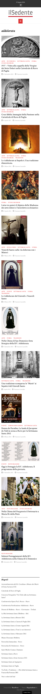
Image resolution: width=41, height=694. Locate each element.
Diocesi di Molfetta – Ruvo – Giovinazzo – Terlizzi (18, 609)
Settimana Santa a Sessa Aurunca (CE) (14, 658)
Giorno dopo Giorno (15, 425)
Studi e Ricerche (7, 63)
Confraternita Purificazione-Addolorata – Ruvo (17, 605)
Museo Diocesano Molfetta (10, 638)
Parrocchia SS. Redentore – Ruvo (12, 646)
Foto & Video (11, 247)
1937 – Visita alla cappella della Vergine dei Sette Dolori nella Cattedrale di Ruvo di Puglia (19, 68)
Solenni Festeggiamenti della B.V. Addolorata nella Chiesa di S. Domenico (19, 557)
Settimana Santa (23, 61)
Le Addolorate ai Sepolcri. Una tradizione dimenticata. (19, 162)
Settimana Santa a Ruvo (9, 654)
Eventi (9, 291)
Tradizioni (19, 158)
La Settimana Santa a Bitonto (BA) (13, 617)
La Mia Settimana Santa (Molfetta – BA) (15, 613)
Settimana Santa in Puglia (10, 666)
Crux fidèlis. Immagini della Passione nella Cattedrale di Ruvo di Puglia (20, 116)
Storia (34, 61)
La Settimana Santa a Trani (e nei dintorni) (16, 630)
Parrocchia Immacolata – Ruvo (11, 642)
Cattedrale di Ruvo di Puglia (10, 591)
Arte (3, 61)
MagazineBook (31, 688)
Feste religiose (13, 464)
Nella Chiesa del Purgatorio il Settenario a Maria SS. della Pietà (20, 512)
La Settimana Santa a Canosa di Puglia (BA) (16, 622)
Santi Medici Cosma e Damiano (12, 650)
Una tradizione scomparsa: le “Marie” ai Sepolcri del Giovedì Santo (18, 385)
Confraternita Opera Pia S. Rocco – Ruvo (15, 601)
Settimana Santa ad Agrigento (11, 662)
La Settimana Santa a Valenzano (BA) (13, 634)
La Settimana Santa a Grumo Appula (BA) (15, 626)
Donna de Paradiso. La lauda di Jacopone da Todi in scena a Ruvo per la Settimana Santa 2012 (19, 431)
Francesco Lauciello (22, 74)
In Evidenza (11, 61)
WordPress (15, 688)
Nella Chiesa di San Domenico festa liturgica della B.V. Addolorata (17, 342)
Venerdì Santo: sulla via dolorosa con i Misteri (18, 251)
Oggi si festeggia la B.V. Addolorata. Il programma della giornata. (18, 468)
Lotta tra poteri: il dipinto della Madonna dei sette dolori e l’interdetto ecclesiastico (19, 206)
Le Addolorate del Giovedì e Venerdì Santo (17, 297)
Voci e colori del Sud (8, 676)
